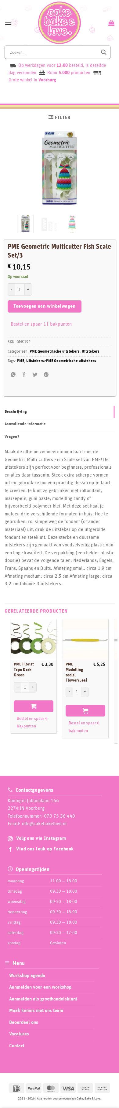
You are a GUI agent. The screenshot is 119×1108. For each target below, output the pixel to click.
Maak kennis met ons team (36, 1010)
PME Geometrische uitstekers (55, 352)
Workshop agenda (27, 975)
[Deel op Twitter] (35, 375)
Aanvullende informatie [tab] (25, 424)
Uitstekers (90, 352)
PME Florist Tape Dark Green (24, 669)
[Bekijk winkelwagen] (110, 22)
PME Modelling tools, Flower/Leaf (76, 672)
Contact (16, 1045)
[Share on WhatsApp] (13, 375)
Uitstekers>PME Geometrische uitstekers (61, 361)
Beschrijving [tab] (16, 412)
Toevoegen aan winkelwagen (44, 306)
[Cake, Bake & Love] (59, 23)
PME (20, 361)
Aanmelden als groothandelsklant (43, 999)
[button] (8, 22)
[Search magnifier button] (103, 52)
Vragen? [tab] (12, 437)
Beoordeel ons (23, 1022)
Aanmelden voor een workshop (40, 987)
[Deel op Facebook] (24, 375)
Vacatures (19, 1033)
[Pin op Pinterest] (46, 375)
